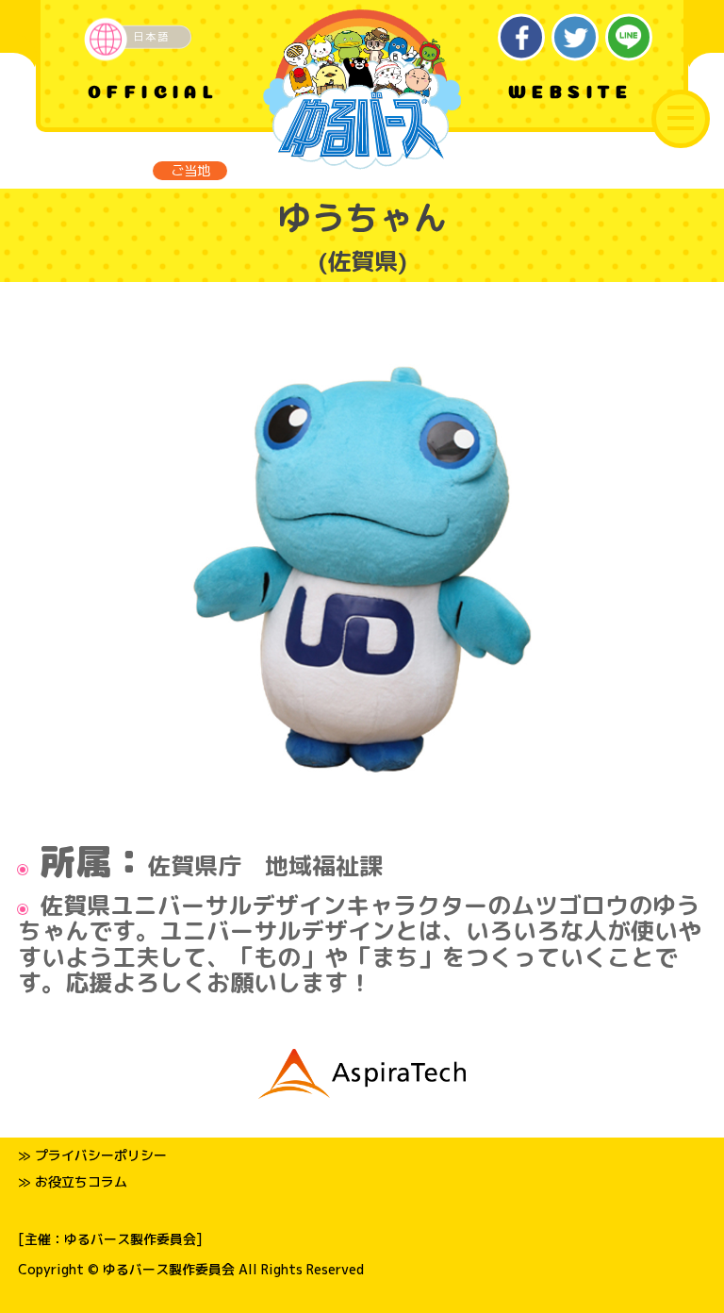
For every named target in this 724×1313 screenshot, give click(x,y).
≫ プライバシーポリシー (92, 1155)
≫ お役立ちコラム (72, 1181)
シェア (522, 37)
